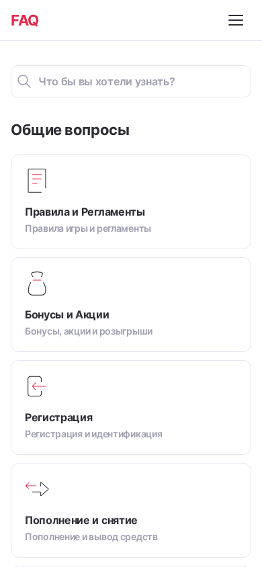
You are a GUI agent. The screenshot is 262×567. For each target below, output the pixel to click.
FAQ (25, 20)
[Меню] (237, 20)
